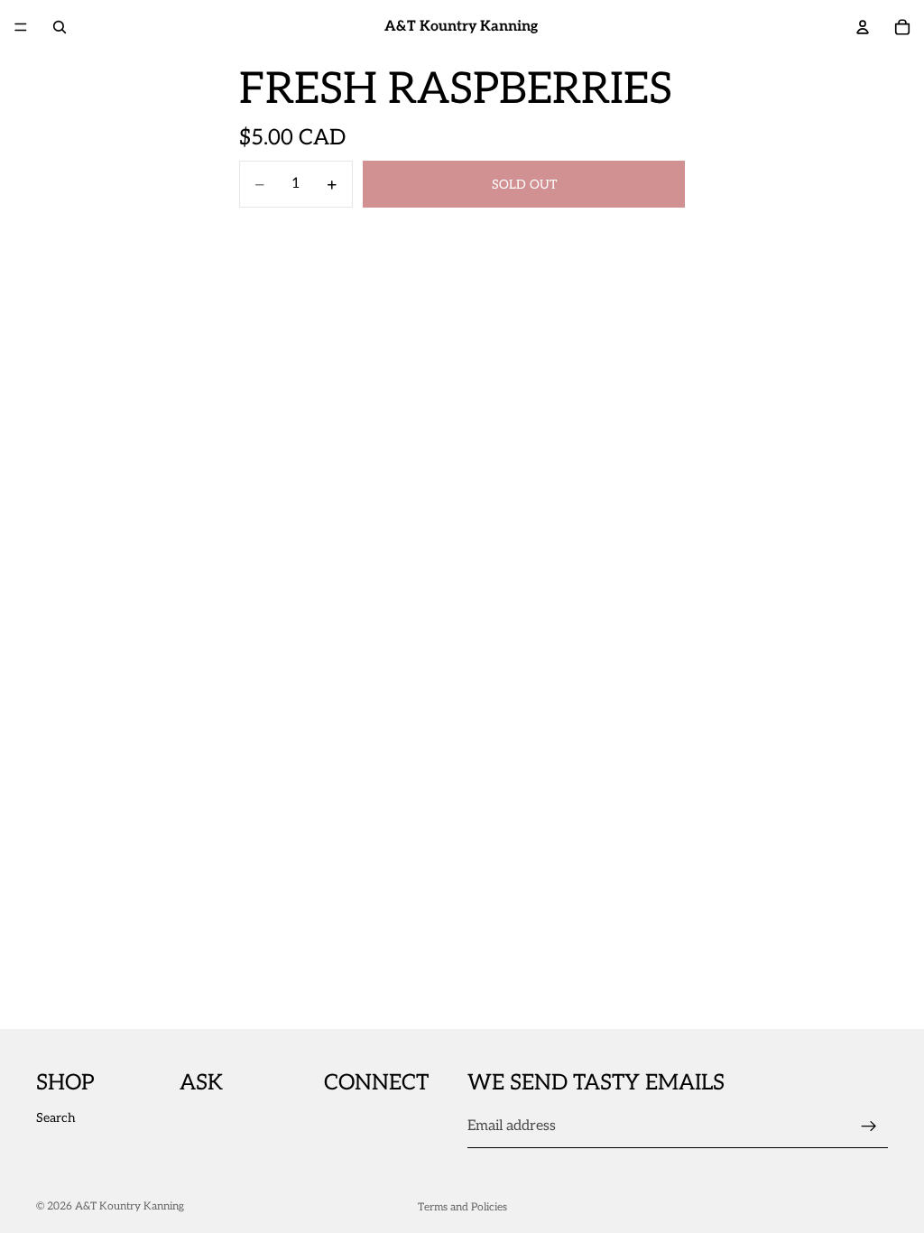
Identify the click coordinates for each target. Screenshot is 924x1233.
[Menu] (21, 27)
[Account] (862, 27)
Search (56, 1118)
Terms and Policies (462, 1207)
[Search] (59, 27)
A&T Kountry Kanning (129, 1206)
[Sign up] (869, 1126)
